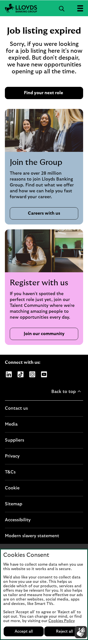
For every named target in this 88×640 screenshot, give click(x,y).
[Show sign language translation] (81, 632)
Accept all (24, 631)
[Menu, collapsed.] (80, 8)
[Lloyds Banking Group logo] (44, 8)
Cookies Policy (61, 621)
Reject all (64, 631)
